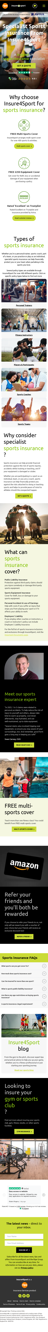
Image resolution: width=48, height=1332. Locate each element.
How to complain (35, 1301)
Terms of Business (9, 1304)
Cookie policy (40, 1304)
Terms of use (20, 1304)
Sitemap (15, 1301)
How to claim (24, 1301)
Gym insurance (23, 1131)
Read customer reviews (23, 218)
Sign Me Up (23, 1250)
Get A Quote (24, 66)
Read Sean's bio (23, 745)
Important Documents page (16, 635)
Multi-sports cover (23, 146)
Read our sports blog (24, 1070)
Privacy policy (27, 1268)
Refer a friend (23, 937)
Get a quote (23, 496)
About (9, 1301)
